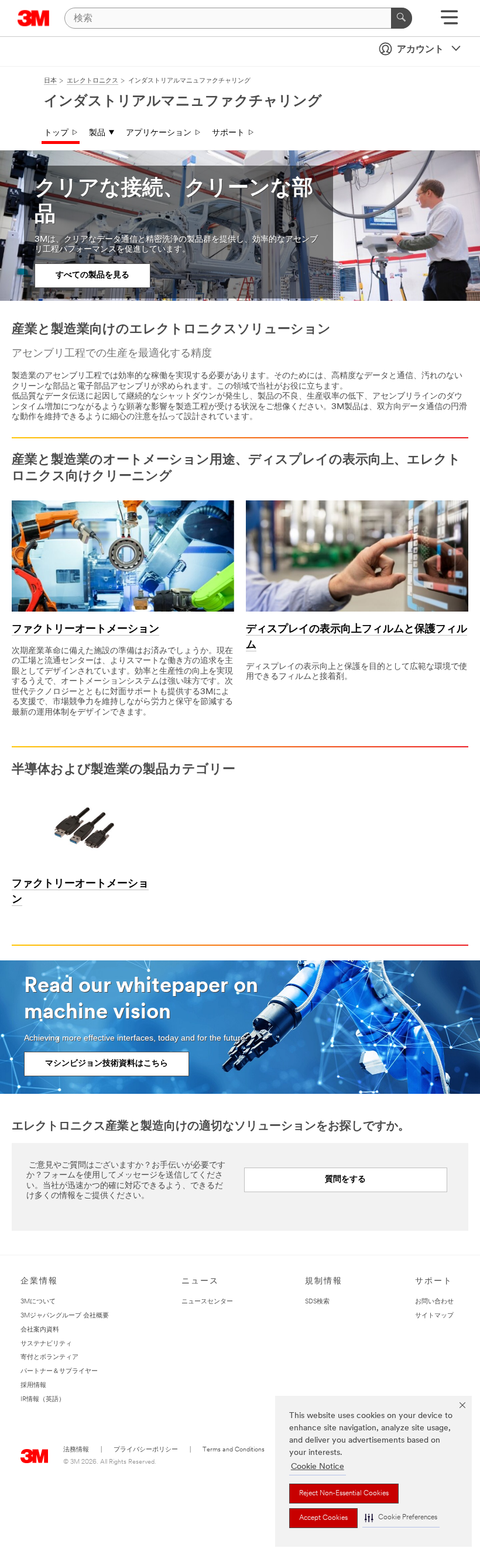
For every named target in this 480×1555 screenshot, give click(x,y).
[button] (401, 1517)
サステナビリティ (46, 1344)
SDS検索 (317, 1302)
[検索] (401, 18)
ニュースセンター (207, 1302)
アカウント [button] (420, 49)
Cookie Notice (317, 1467)
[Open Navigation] (449, 21)
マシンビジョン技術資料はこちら (106, 1063)
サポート (228, 133)
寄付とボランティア (49, 1357)
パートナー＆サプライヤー (59, 1371)
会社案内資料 (39, 1330)
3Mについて (38, 1302)
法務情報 (76, 1450)
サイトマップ (434, 1316)
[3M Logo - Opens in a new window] (34, 18)
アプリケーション (158, 133)
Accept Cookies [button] (323, 1518)
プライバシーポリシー (146, 1450)
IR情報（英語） (42, 1399)
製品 (97, 133)
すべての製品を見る (92, 275)
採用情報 (33, 1385)
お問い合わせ (434, 1302)
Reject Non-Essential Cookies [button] (344, 1493)
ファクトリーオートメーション (85, 629)
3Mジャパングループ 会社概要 (64, 1316)
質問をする (345, 1179)
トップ (56, 133)
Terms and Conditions (234, 1450)
